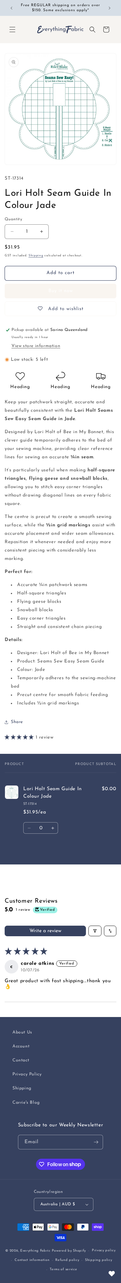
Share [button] (17, 722)
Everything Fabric (35, 1251)
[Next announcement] (109, 8)
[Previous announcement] (11, 8)
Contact (20, 1060)
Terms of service (63, 1269)
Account (20, 1046)
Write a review (45, 930)
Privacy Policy (27, 1074)
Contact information (32, 1260)
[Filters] (94, 931)
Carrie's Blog (26, 1102)
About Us (22, 1032)
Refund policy (67, 1260)
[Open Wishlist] (111, 1273)
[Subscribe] (96, 1142)
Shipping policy (98, 1260)
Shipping (36, 255)
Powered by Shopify (69, 1251)
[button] (12, 29)
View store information (35, 346)
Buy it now (60, 291)
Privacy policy (104, 1250)
